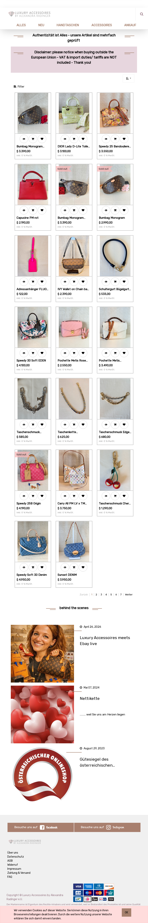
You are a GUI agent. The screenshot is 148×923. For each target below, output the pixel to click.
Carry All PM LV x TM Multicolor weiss (71, 504)
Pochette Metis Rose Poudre (72, 361)
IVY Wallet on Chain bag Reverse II (73, 289)
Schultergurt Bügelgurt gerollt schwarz (114, 289)
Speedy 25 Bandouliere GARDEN (114, 147)
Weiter (129, 594)
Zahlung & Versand (18, 873)
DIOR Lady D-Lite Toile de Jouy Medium (73, 147)
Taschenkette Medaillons (67, 432)
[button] (128, 78)
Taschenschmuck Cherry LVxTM (115, 504)
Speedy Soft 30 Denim (32, 575)
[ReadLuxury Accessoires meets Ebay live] (42, 654)
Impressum (14, 868)
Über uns (12, 852)
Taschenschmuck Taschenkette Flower (31, 432)
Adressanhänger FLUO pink (32, 289)
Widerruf (12, 864)
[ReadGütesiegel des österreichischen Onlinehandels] (42, 775)
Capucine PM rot (28, 217)
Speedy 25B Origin (29, 503)
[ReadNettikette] (42, 714)
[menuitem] (16, 25)
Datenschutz (15, 856)
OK (126, 912)
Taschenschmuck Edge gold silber (114, 432)
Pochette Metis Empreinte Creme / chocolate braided (111, 361)
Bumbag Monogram (112, 217)
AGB (10, 860)
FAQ (9, 877)
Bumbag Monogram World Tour (30, 147)
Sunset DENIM (67, 575)
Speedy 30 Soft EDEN (31, 360)
